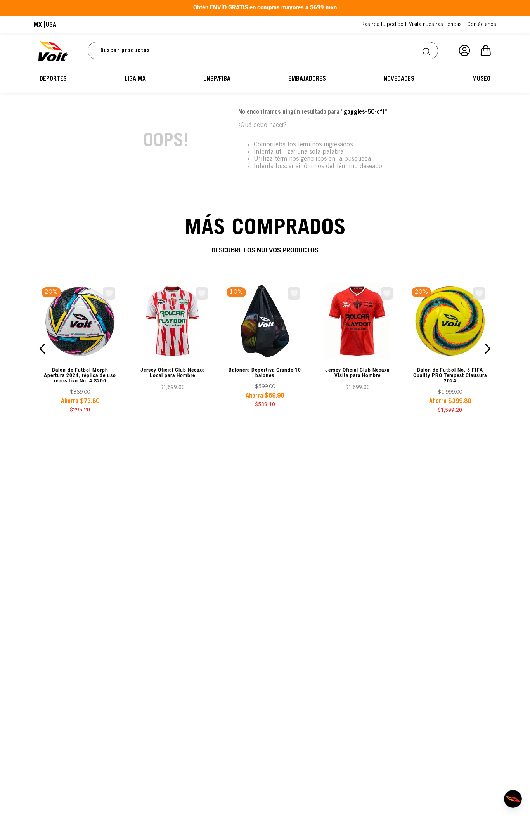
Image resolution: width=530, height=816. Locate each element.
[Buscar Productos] (426, 50)
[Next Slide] (487, 349)
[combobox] (263, 50)
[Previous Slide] (42, 349)
